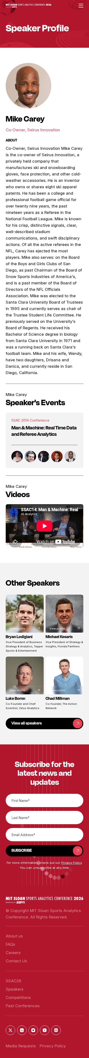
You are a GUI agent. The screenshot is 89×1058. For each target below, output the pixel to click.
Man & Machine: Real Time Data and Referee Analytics (44, 431)
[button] (28, 6)
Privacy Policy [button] (71, 863)
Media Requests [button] (21, 1046)
